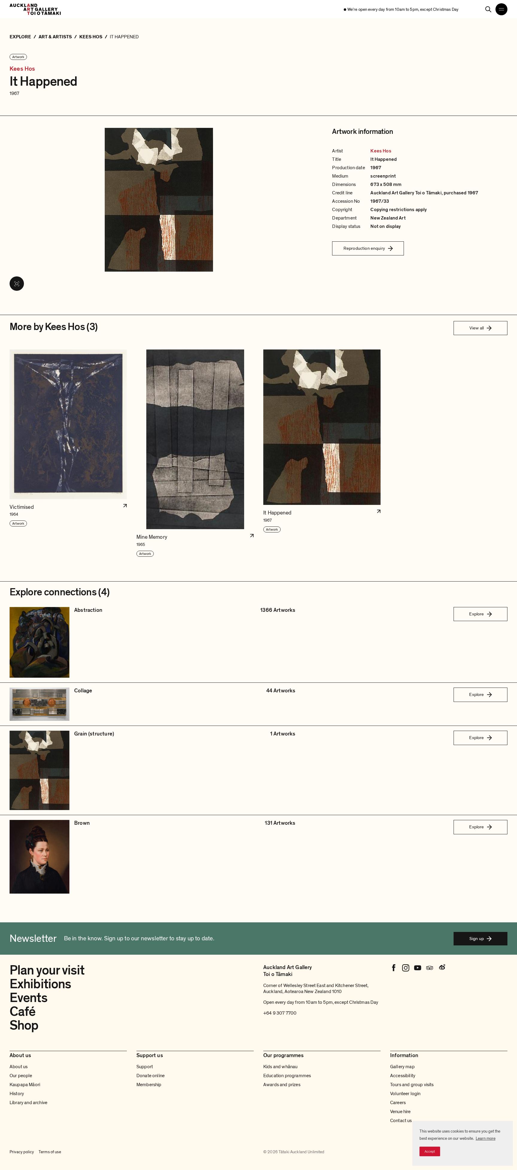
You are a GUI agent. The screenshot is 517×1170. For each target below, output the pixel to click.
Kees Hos (22, 69)
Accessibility (402, 1075)
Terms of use (50, 1151)
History (17, 1093)
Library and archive (28, 1102)
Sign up (476, 939)
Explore (476, 614)
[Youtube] (417, 967)
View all (476, 328)
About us (19, 1066)
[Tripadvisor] (429, 967)
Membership (149, 1084)
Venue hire (400, 1111)
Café (22, 1011)
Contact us (401, 1120)
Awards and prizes (281, 1084)
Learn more (485, 1138)
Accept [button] (430, 1151)
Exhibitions (40, 984)
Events (28, 997)
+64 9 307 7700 (279, 1013)
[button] (68, 453)
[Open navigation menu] (501, 9)
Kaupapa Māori (25, 1084)
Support (144, 1066)
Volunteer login (405, 1093)
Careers (398, 1102)
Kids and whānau (280, 1066)
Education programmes (287, 1075)
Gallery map (402, 1066)
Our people (21, 1075)
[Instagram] (405, 967)
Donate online (150, 1075)
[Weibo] (441, 967)
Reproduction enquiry (364, 248)
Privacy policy (22, 1151)
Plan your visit (47, 970)
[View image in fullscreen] (17, 283)
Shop (24, 1025)
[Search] (488, 9)
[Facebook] (393, 967)
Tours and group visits (412, 1084)
